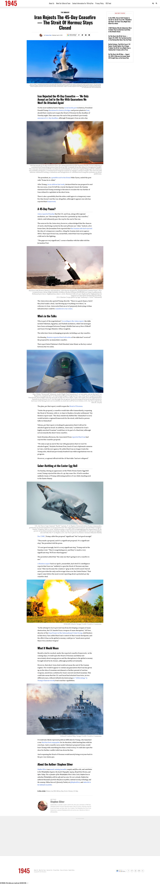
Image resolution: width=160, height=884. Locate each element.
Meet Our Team (42, 870)
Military (59, 791)
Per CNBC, (41, 536)
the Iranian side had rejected (81, 228)
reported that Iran (79, 437)
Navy (62, 791)
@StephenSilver (75, 782)
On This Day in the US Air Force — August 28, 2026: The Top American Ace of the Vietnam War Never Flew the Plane (119, 38)
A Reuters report (44, 564)
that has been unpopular (51, 742)
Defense (48, 791)
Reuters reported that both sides (59, 337)
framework (51, 201)
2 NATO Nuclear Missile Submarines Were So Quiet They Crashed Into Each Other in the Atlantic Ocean (120, 30)
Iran (87, 110)
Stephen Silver (48, 35)
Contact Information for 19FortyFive (82, 3)
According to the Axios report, (73, 321)
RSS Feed (108, 3)
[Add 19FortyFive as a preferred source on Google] (72, 35)
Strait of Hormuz (76, 406)
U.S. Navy (75, 791)
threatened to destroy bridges (60, 110)
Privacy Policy (99, 3)
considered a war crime (63, 309)
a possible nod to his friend (61, 178)
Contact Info (49, 870)
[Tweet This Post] (82, 35)
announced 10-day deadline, (48, 118)
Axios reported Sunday (46, 214)
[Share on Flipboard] (85, 35)
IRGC (55, 791)
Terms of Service (64, 870)
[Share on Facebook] (78, 35)
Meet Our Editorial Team (63, 3)
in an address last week (56, 184)
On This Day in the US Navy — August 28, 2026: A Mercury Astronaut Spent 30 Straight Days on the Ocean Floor (119, 56)
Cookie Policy (71, 870)
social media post (70, 108)
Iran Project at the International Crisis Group (65, 633)
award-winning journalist (58, 769)
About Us (51, 3)
